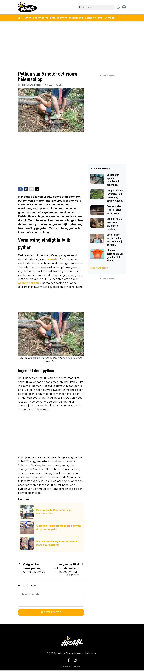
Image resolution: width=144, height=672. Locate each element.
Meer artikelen (99, 268)
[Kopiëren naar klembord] (37, 189)
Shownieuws (40, 17)
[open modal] (124, 7)
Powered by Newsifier (72, 666)
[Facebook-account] (68, 660)
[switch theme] (118, 7)
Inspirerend (76, 17)
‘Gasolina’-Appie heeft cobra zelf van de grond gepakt (58, 527)
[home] (19, 18)
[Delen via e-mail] (31, 189)
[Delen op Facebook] (20, 189)
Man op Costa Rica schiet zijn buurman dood (53, 512)
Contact (109, 17)
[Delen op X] (26, 189)
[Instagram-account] (75, 660)
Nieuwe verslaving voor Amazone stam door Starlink (56, 543)
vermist (53, 259)
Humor (27, 17)
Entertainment (58, 17)
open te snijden (28, 283)
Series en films (93, 17)
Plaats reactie (51, 612)
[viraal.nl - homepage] (27, 7)
